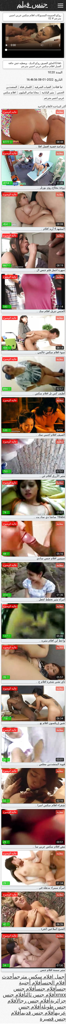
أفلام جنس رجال (33, 1001)
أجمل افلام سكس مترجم (40, 977)
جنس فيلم (32, 4)
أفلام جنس (46, 989)
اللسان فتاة (26, 87)
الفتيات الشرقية (43, 87)
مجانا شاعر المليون (29, 92)
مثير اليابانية (48, 92)
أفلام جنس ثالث (40, 995)
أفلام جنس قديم (38, 1013)
